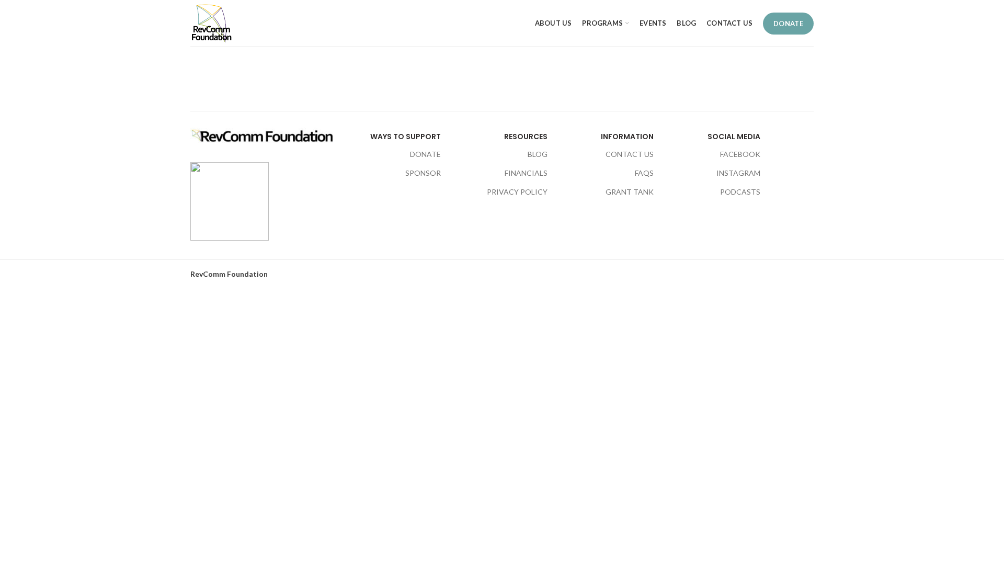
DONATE (788, 23)
